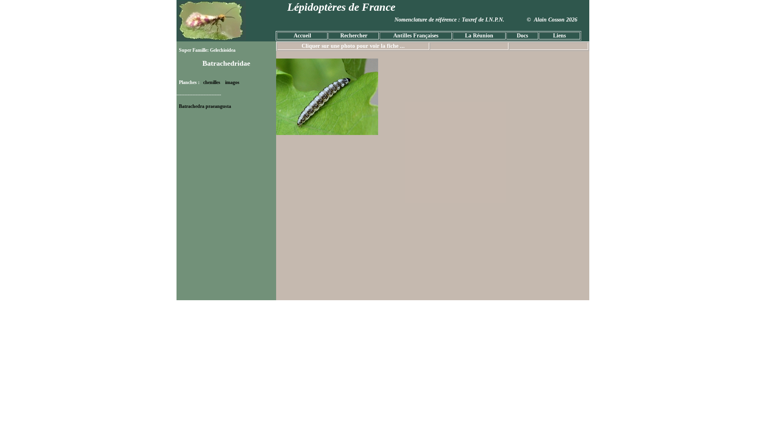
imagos (232, 82)
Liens (559, 36)
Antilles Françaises (415, 36)
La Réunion (479, 36)
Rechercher (353, 36)
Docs (522, 36)
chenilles (211, 82)
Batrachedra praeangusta (205, 106)
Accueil (302, 36)
